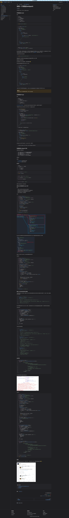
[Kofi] (50, 494)
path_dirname (20, 161)
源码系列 (2, 19)
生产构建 (2, 13)
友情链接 (44, 512)
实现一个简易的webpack (4, 15)
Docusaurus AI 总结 (29, 514)
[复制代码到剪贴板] (50, 16)
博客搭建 (12, 512)
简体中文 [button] (61, 2)
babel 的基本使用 (3, 10)
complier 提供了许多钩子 (20, 105)
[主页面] (17, 4)
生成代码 (54, 9)
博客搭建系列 (2, 18)
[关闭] (68, 0)
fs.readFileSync (20, 160)
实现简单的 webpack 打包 (55, 6)
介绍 (1, 4)
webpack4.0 (20, 491)
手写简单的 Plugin (55, 5)
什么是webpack (3, 6)
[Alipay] (48, 494)
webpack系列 (2, 5)
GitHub (44, 514)
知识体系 (8, 2)
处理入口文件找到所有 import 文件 (57, 7)
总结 (53, 10)
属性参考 (35, 52)
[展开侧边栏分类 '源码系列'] (9, 19)
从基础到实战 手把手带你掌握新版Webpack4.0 (23, 486)
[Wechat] (49, 494)
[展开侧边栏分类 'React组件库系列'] (9, 17)
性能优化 (2, 14)
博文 (11, 2)
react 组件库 (13, 513)
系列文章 (5, 2)
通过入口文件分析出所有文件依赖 (56, 8)
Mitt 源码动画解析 (35, 0)
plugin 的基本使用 (3, 9)
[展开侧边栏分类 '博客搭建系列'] (9, 18)
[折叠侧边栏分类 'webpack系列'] (9, 5)
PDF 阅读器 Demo (29, 512)
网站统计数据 (44, 513)
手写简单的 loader (55, 4)
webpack (12, 514)
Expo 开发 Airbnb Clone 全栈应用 (31, 513)
